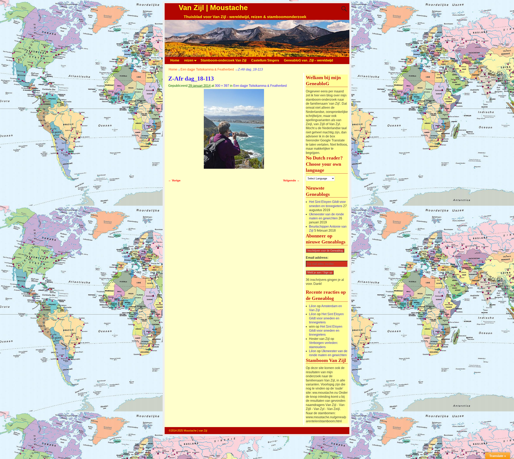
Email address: (317, 257)
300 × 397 (222, 85)
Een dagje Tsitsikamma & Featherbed (207, 69)
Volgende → (291, 180)
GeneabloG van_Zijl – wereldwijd (308, 60)
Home (174, 60)
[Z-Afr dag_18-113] (233, 131)
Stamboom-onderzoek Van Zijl (223, 60)
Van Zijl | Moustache (213, 7)
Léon (312, 306)
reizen (188, 60)
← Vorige (174, 180)
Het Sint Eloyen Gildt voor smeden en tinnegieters (326, 318)
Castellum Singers (265, 60)
